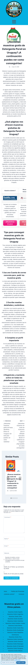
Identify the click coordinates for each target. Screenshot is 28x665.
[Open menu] (14, 21)
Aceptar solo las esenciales (8, 662)
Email (6, 546)
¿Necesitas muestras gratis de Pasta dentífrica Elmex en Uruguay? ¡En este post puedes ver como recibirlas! (8, 431)
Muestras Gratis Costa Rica (15, 628)
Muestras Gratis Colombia (15, 621)
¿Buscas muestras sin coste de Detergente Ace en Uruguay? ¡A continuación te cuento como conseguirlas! (14, 481)
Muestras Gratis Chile (15, 616)
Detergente (14, 38)
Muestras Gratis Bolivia (15, 625)
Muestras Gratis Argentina (15, 614)
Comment (7, 517)
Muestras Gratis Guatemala (15, 630)
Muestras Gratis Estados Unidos (15, 623)
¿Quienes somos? (9, 594)
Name (6, 538)
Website (6, 553)
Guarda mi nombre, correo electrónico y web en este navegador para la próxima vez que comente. (14, 559)
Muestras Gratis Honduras (15, 639)
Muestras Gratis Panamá (15, 641)
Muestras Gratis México (15, 650)
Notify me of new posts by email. (14, 573)
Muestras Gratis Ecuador (15, 618)
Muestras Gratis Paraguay (15, 648)
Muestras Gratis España (15, 612)
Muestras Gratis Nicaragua (15, 644)
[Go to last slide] (8, 478)
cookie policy (17, 659)
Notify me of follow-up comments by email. (14, 567)
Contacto (21, 594)
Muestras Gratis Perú (15, 637)
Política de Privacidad (17, 591)
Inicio (5, 591)
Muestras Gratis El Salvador (15, 646)
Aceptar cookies (21, 662)
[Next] (20, 478)
